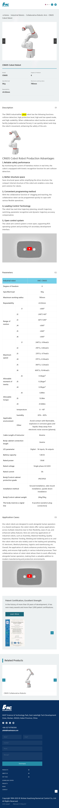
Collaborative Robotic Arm (36, 15)
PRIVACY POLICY (19, 804)
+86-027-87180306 (9, 727)
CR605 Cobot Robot (14, 158)
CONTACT (5, 790)
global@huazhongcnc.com (10, 730)
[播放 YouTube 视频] (29, 248)
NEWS (4, 787)
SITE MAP (6, 804)
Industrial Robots (17, 15)
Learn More (14, 614)
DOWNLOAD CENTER (8, 781)
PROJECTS (5, 784)
